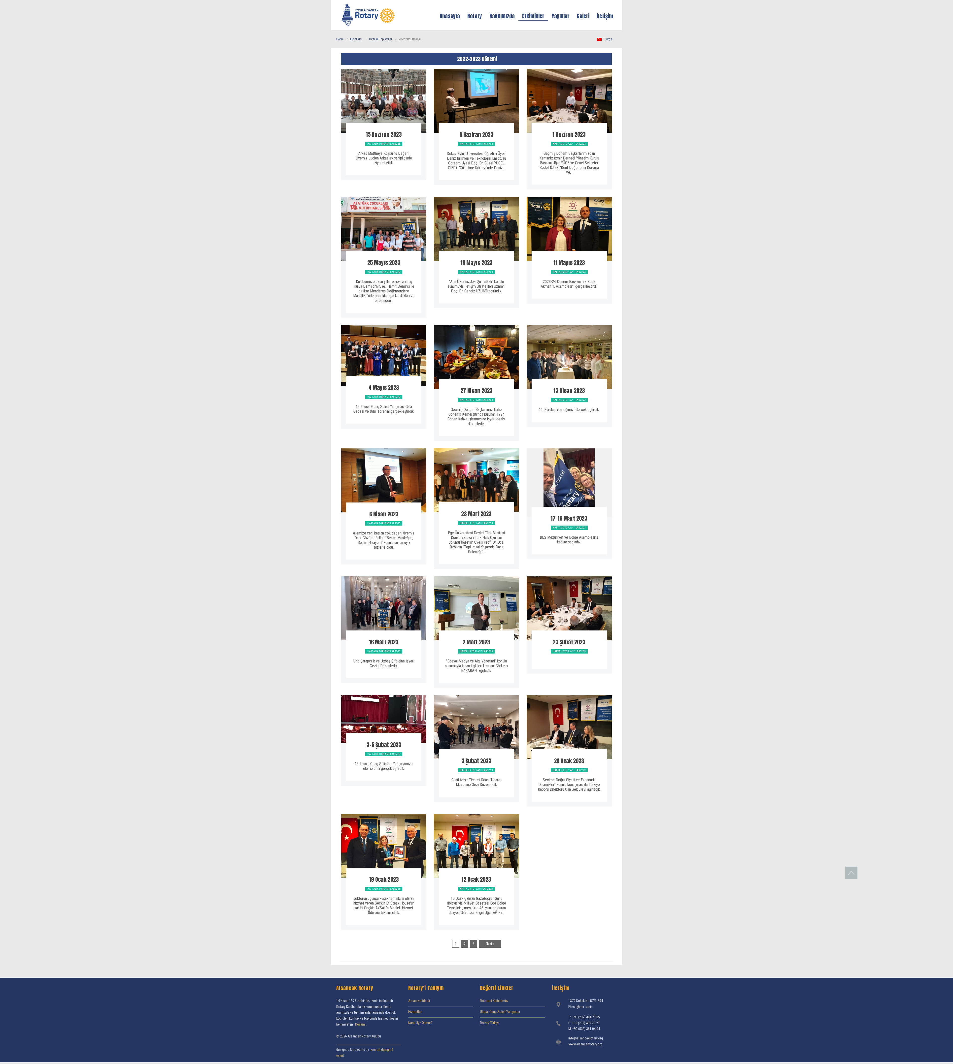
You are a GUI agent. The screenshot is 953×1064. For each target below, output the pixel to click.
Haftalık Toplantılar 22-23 (383, 143)
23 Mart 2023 (476, 514)
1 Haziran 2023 (569, 134)
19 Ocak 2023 (384, 879)
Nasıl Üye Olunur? (420, 1023)
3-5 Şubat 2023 (384, 745)
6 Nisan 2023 (384, 514)
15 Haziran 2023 (384, 134)
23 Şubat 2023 (569, 642)
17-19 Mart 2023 (569, 518)
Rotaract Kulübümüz (494, 1001)
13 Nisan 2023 (569, 390)
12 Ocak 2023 (476, 879)
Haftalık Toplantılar (380, 39)
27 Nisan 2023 (476, 390)
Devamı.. (361, 1024)
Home (339, 39)
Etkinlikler (356, 39)
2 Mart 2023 (476, 642)
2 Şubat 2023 (476, 761)
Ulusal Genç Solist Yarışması (500, 1012)
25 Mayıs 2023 (383, 262)
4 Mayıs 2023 (384, 387)
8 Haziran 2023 (476, 134)
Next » (490, 944)
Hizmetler (415, 1012)
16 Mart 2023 (384, 642)
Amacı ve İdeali (419, 1001)
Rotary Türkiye (490, 1023)
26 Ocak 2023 (569, 761)
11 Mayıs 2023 (569, 262)
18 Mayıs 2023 (476, 262)
